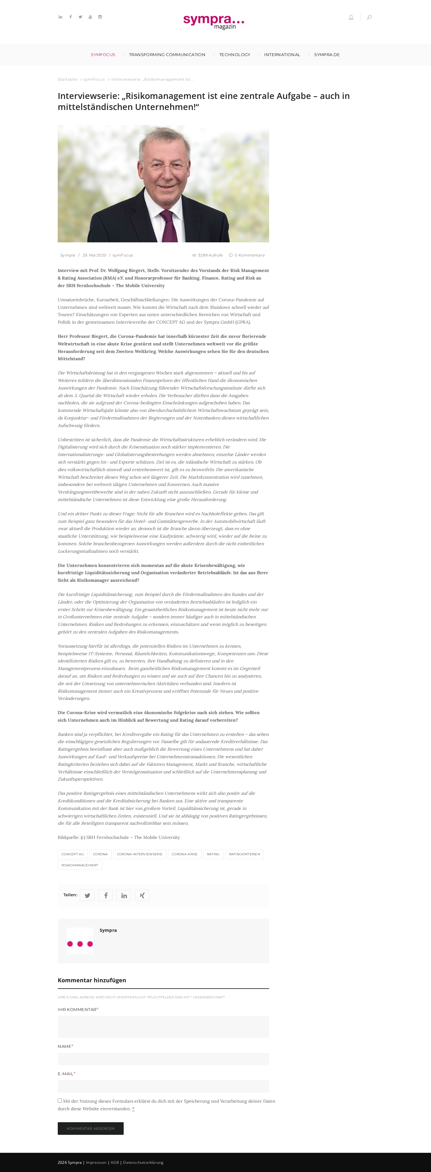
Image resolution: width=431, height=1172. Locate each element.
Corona (100, 854)
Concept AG (73, 854)
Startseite (67, 79)
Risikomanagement (80, 865)
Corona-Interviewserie (139, 854)
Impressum (96, 1162)
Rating (213, 854)
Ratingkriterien (244, 854)
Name (64, 1046)
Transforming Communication (167, 54)
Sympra (67, 255)
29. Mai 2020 (94, 255)
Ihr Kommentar (77, 1009)
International (282, 54)
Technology (235, 54)
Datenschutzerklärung (143, 1162)
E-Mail (66, 1073)
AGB (115, 1162)
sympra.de (327, 54)
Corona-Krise (185, 854)
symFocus (103, 54)
